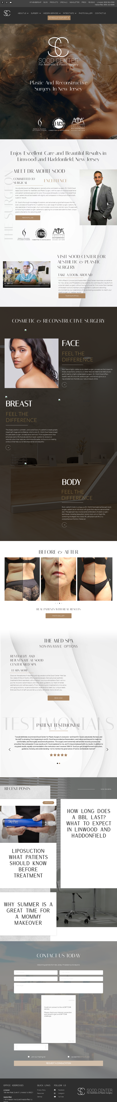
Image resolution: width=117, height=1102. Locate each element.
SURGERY (35, 13)
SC (5, 13)
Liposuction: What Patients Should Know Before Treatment (28, 863)
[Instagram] (6, 2)
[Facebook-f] (2, 2)
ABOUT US (22, 13)
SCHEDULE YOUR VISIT (58, 18)
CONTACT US (100, 13)
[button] (26, 274)
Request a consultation (58, 1063)
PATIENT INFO (68, 13)
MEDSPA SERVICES (50, 13)
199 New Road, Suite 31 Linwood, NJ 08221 (18, 1092)
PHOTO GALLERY (86, 13)
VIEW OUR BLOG (106, 789)
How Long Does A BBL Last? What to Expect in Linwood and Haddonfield (89, 823)
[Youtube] (10, 2)
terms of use (84, 1057)
